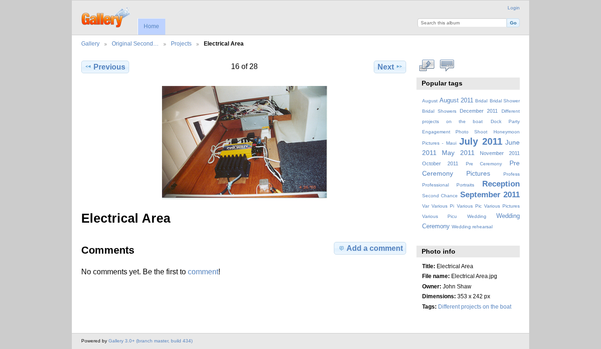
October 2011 (440, 163)
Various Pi (442, 206)
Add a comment (375, 248)
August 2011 (456, 100)
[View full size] (244, 143)
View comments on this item (447, 65)
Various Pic (469, 206)
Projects (181, 43)
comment (203, 272)
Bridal (481, 100)
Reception (501, 183)
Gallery (90, 43)
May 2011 (458, 152)
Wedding (476, 216)
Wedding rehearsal (472, 226)
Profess (511, 174)
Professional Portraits (448, 184)
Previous (109, 67)
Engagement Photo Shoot (455, 131)
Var (425, 206)
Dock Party (505, 121)
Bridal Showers (439, 111)
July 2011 (480, 141)
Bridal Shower (505, 100)
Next (386, 67)
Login (514, 7)
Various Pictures (502, 206)
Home (151, 26)
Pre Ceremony (484, 163)
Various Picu (439, 216)
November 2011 (500, 153)
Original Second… (135, 43)
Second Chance (440, 195)
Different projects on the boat (474, 306)
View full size (427, 65)
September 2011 (490, 194)
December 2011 (479, 111)
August (430, 100)
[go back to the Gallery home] (106, 16)
